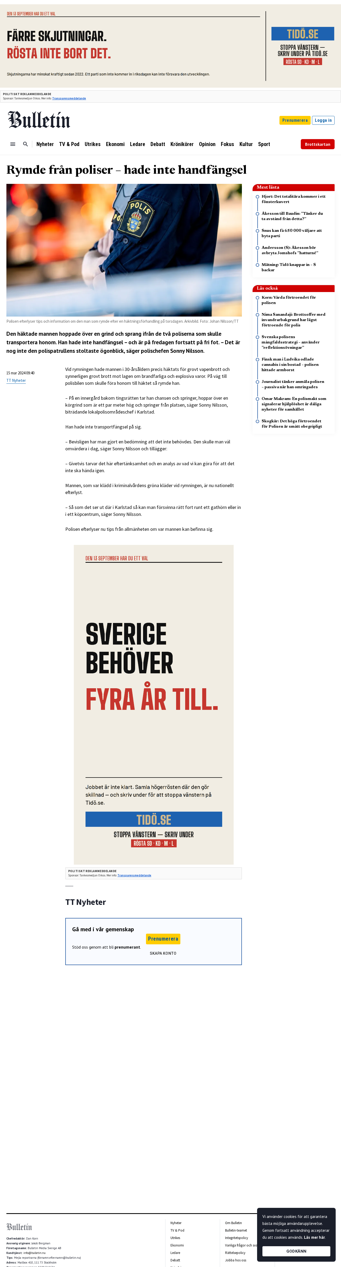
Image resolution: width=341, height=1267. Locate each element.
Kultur (246, 144)
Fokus (227, 144)
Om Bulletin (233, 1223)
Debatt (158, 144)
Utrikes (93, 144)
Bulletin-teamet (236, 1230)
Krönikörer (182, 144)
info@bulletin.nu (34, 1253)
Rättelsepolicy (235, 1252)
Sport (264, 144)
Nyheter (45, 144)
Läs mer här (314, 1237)
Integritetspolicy (236, 1238)
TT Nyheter (16, 380)
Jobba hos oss (235, 1260)
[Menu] (12, 144)
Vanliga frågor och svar (242, 1245)
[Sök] (25, 144)
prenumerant (127, 947)
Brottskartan (317, 144)
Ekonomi (115, 144)
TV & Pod (69, 144)
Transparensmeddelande (69, 98)
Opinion (207, 144)
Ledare (137, 144)
